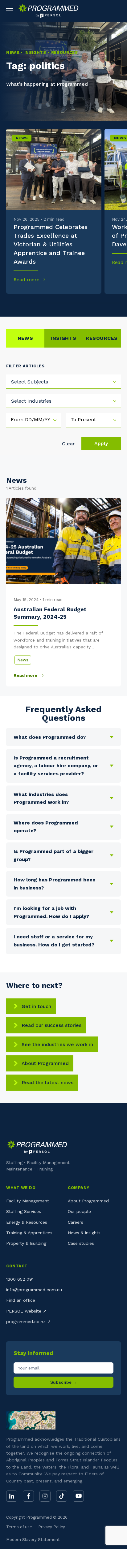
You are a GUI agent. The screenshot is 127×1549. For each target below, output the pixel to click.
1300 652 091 (20, 1279)
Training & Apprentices (29, 1232)
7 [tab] (74, 303)
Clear (68, 444)
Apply (101, 443)
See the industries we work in (57, 1044)
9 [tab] (95, 303)
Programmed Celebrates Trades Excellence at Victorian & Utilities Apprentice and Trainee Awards (51, 244)
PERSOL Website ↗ (26, 1311)
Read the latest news (47, 1082)
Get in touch (36, 1006)
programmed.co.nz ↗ (28, 1321)
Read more (27, 280)
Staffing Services (23, 1211)
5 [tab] (52, 303)
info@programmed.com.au (34, 1289)
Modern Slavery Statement (33, 1539)
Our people (79, 1211)
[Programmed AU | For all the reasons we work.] (46, 11)
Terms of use (19, 1527)
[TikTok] (61, 1496)
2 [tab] (20, 303)
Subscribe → (63, 1382)
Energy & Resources (26, 1222)
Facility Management (27, 1200)
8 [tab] (85, 303)
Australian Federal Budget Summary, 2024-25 (50, 613)
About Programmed (45, 1063)
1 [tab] (10, 303)
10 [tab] (106, 303)
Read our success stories (51, 1025)
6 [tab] (63, 303)
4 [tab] (42, 303)
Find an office (20, 1300)
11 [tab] (117, 303)
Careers (75, 1222)
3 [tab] (31, 303)
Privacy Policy (51, 1527)
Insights (63, 338)
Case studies (81, 1243)
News (22, 138)
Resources (101, 338)
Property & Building (26, 1243)
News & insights (84, 1232)
